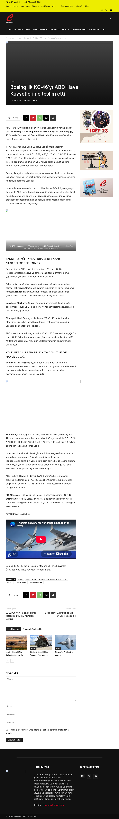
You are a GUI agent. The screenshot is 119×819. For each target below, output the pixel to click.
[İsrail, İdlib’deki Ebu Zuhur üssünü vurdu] (16, 642)
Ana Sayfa (10, 38)
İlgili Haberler (13, 629)
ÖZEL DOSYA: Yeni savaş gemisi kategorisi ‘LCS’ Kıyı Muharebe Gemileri (21, 616)
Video (54, 6)
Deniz (15, 6)
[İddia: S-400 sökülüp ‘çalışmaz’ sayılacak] (41, 642)
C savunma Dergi (67, 6)
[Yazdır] (53, 118)
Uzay (28, 6)
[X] (106, 10)
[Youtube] (111, 10)
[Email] (46, 118)
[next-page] (12, 661)
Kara (7, 6)
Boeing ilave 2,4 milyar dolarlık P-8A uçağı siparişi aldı (60, 614)
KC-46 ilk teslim (20, 582)
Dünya (34, 6)
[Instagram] (101, 10)
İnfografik (79, 6)
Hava (22, 6)
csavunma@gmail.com (53, 805)
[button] (109, 18)
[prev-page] (7, 661)
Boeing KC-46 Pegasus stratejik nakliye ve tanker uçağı (46, 579)
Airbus (20, 579)
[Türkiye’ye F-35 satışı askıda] (65, 642)
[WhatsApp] (40, 118)
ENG (87, 6)
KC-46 (9, 582)
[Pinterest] (33, 118)
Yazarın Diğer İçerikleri (33, 629)
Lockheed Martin (35, 582)
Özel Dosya (45, 6)
